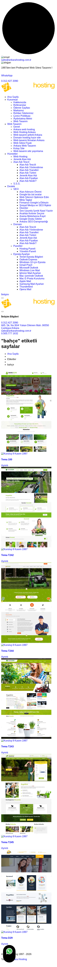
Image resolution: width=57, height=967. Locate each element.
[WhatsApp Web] (9, 953)
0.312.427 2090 (9, 81)
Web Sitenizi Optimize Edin (34, 197)
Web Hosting (20, 156)
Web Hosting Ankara (24, 132)
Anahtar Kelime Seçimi (31, 213)
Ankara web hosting (24, 129)
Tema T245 (7, 842)
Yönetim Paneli (27, 251)
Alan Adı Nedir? (27, 181)
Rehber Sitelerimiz (23, 113)
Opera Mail (25, 289)
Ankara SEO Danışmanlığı (33, 221)
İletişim (5, 294)
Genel (16, 126)
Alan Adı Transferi (29, 170)
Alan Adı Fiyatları (28, 178)
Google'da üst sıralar (30, 194)
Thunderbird (26, 286)
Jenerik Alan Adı (22, 159)
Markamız (18, 110)
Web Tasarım (20, 121)
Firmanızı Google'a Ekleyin (33, 202)
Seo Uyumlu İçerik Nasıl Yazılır (36, 210)
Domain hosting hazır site (27, 137)
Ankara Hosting (18, 959)
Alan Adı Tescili (27, 164)
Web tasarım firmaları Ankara (28, 140)
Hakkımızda (19, 102)
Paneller (17, 246)
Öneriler (23, 208)
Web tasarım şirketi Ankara (27, 135)
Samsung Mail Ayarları (31, 284)
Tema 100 (6, 459)
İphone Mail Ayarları (30, 273)
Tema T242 (7, 555)
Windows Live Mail (29, 270)
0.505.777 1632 (9, 333)
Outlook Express (28, 259)
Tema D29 (7, 938)
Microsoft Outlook (28, 267)
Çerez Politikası (21, 116)
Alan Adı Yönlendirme (31, 167)
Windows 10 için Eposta (32, 262)
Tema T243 (7, 746)
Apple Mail (25, 281)
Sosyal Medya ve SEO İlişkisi (35, 205)
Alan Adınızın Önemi (30, 191)
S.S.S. (16, 183)
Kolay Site (18, 148)
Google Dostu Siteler (30, 219)
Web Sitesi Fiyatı (22, 143)
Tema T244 (7, 651)
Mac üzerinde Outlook (31, 276)
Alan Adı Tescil (21, 162)
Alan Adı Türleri (27, 173)
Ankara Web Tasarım (24, 145)
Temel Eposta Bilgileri (31, 257)
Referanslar (19, 105)
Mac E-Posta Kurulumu (31, 278)
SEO (16, 189)
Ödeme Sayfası (21, 107)
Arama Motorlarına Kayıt (32, 216)
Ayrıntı (4, 465)
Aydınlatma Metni (22, 118)
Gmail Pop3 (25, 265)
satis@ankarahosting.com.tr (16, 60)
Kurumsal (12, 99)
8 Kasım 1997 (20, 453)
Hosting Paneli (27, 248)
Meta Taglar (25, 200)
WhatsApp (6, 75)
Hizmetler (12, 154)
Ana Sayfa (13, 97)
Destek (11, 186)
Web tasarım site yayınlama (28, 151)
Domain (17, 224)
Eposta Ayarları (21, 254)
